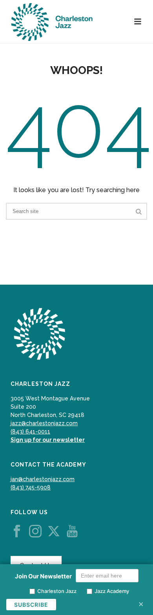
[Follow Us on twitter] (53, 531)
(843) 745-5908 (31, 487)
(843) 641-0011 (30, 431)
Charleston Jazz (56, 591)
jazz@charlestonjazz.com (44, 423)
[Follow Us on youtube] (72, 531)
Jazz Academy (112, 591)
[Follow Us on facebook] (17, 531)
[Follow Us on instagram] (35, 531)
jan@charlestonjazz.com (43, 479)
